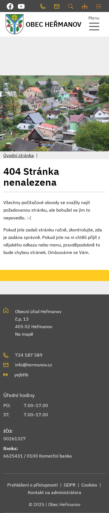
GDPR (69, 485)
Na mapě (24, 334)
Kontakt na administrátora (54, 492)
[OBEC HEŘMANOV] (13, 24)
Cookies (89, 485)
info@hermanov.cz (33, 364)
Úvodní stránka (18, 155)
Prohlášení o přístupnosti (32, 485)
